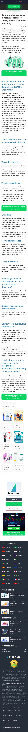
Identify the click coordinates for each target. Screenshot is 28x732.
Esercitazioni (9, 11)
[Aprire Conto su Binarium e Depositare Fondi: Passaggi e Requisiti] (5, 603)
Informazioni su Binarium (16, 708)
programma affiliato (8, 710)
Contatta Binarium (7, 730)
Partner (17, 713)
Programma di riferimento (10, 720)
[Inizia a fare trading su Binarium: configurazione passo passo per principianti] (18, 416)
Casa (2, 11)
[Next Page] (6, 474)
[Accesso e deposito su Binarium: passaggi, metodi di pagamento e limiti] (5, 611)
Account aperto (14, 504)
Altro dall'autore (8, 406)
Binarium (5, 708)
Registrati (17, 710)
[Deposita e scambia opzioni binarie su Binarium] (7, 416)
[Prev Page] (2, 474)
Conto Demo (6, 718)
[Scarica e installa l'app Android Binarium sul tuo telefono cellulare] (5, 631)
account (11, 713)
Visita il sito (14, 499)
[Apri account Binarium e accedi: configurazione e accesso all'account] (7, 437)
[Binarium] (14, 494)
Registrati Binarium (14, 6)
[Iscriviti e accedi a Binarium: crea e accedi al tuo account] (18, 437)
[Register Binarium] (14, 522)
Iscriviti (5, 713)
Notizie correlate (9, 403)
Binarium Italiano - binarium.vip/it (11, 727)
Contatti (5, 715)
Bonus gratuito (14, 508)
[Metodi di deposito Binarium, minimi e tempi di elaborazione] (5, 623)
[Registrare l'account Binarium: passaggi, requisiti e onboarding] (5, 595)
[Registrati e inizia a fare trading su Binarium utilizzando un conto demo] (7, 458)
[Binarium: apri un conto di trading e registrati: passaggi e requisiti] (18, 458)
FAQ (20, 715)
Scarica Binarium (7, 723)
